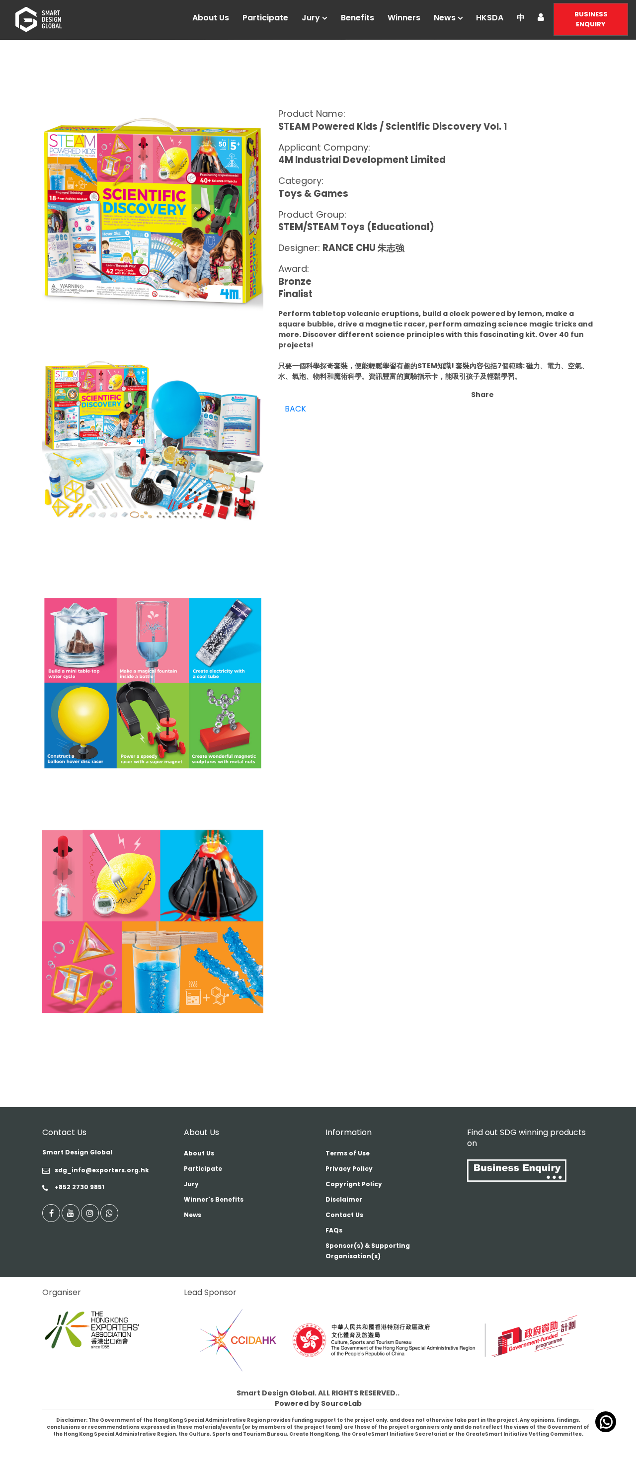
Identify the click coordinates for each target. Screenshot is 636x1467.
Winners (404, 17)
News (445, 17)
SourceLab (341, 1403)
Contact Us (344, 1215)
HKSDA (489, 17)
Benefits (357, 17)
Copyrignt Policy (353, 1184)
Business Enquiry (591, 19)
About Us (210, 17)
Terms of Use (347, 1153)
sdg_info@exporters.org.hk (102, 1170)
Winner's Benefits (213, 1199)
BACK (295, 408)
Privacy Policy (349, 1168)
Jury (311, 17)
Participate (265, 17)
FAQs (333, 1230)
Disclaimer (343, 1199)
